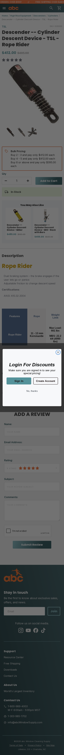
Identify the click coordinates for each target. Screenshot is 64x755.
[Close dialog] (58, 352)
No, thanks (32, 390)
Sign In (18, 380)
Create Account (45, 380)
